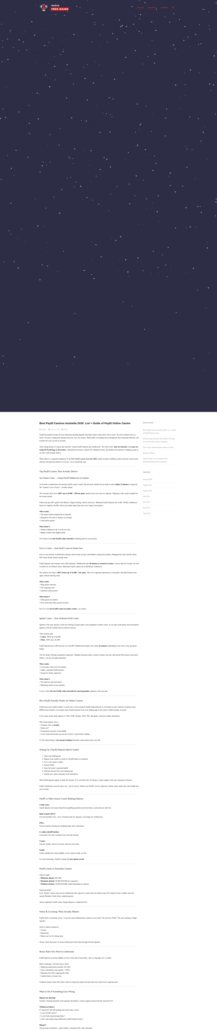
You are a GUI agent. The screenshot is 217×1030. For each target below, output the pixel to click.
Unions (140, 8)
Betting (66, 429)
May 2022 (146, 508)
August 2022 (147, 491)
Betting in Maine (149, 453)
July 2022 (146, 496)
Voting (164, 8)
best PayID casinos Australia (82, 459)
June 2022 (146, 502)
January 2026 (147, 479)
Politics (152, 8)
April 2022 (146, 513)
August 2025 (147, 485)
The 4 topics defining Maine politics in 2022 (158, 447)
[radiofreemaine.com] (54, 14)
